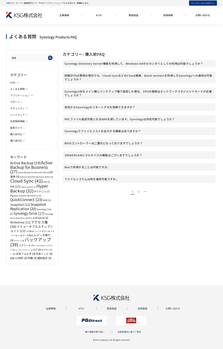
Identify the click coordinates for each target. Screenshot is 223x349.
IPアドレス (42, 191)
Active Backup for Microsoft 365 (33, 172)
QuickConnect (26, 199)
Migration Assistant (19, 195)
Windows (41, 217)
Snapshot (20, 204)
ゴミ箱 (30, 231)
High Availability (28, 187)
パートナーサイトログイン (203, 3)
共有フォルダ (25, 254)
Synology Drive (28, 213)
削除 (22, 258)
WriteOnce (20, 222)
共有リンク (44, 254)
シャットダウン (42, 231)
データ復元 (29, 235)
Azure (43, 176)
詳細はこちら (83, 3)
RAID (47, 200)
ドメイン (19, 240)
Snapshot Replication (28, 206)
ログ (37, 249)
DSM (46, 181)
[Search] (50, 58)
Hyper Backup (29, 188)
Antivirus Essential (29, 176)
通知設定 (44, 258)
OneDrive (35, 195)
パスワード (26, 245)
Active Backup (25, 162)
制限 (14, 258)
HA (15, 186)
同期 (32, 258)
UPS (31, 218)
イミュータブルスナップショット (31, 228)
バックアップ (30, 242)
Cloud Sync (26, 180)
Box (50, 176)
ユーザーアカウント (24, 250)
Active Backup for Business (31, 167)
